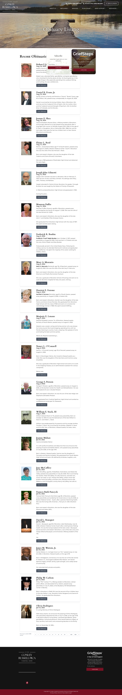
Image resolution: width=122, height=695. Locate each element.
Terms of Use (61, 693)
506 (75, 634)
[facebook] (27, 683)
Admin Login (68, 693)
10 (64, 634)
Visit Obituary (41, 85)
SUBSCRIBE (58, 67)
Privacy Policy (53, 693)
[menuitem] (53, 8)
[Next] (79, 634)
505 (71, 634)
